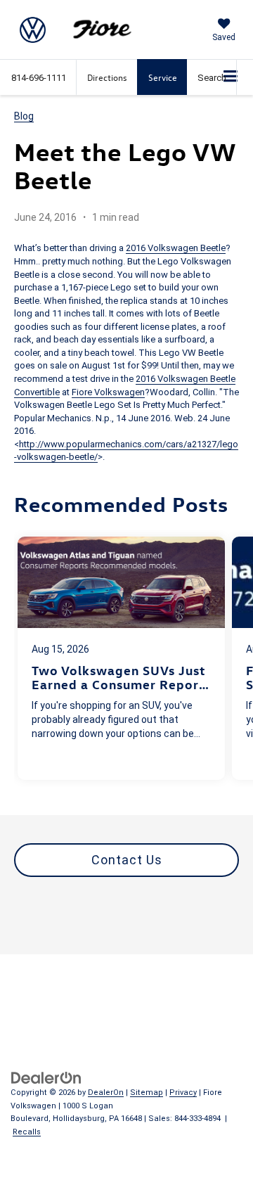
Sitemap (146, 1092)
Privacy (183, 1092)
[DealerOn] (46, 1077)
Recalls (27, 1131)
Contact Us (126, 859)
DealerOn (106, 1092)
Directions (107, 77)
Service (162, 77)
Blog (24, 116)
